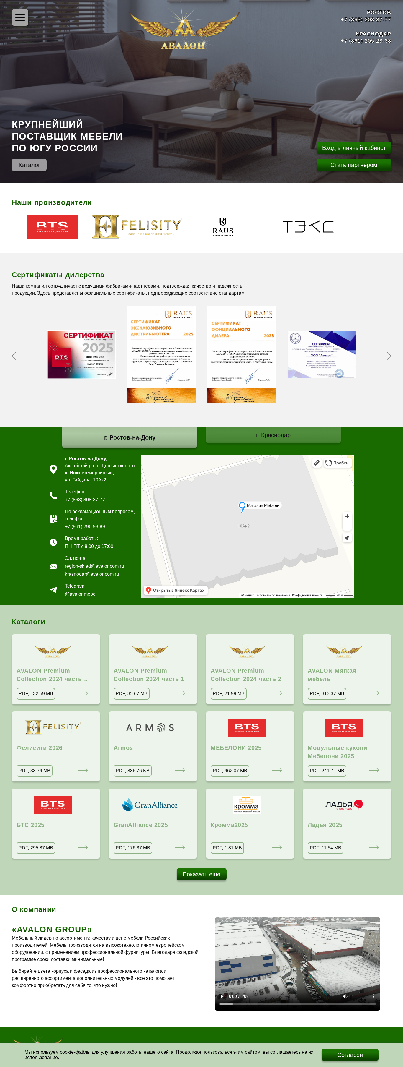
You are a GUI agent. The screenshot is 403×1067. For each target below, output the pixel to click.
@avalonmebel (81, 593)
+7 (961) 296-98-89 (85, 526)
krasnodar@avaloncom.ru (92, 574)
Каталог (29, 165)
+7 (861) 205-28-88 (366, 41)
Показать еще (201, 874)
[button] (14, 356)
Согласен (350, 1055)
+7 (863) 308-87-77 (366, 19)
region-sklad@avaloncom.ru (94, 566)
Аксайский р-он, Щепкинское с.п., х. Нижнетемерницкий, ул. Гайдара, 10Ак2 (101, 472)
